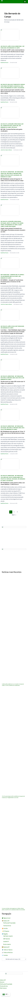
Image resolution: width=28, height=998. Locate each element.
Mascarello (10, 173)
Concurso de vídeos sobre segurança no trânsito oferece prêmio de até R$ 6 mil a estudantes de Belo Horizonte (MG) (13, 909)
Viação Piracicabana (10, 226)
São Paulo (14, 127)
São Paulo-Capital (8, 936)
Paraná (21, 223)
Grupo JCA (9, 223)
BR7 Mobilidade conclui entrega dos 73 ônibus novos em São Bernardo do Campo (12, 180)
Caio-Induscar (4, 477)
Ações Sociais (11, 46)
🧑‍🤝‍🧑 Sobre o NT (5, 921)
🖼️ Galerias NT (6, 947)
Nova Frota (10, 175)
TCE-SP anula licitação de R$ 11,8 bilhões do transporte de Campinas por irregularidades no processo (13, 797)
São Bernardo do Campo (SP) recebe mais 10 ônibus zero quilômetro (13, 382)
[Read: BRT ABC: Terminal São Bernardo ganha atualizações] (10, 112)
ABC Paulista (4, 46)
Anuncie (2, 982)
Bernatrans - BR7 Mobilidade (15, 172)
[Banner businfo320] (14, 536)
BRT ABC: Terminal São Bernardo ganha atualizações (11, 130)
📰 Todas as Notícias (7, 952)
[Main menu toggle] (25, 1)
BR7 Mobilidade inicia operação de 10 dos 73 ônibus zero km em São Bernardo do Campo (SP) (13, 433)
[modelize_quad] (14, 558)
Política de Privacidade (9, 923)
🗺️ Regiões (5, 934)
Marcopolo (17, 86)
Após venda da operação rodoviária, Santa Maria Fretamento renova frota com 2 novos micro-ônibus (13, 91)
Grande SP (6, 941)
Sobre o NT (3, 980)
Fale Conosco (3, 988)
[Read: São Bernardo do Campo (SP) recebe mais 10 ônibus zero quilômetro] (10, 365)
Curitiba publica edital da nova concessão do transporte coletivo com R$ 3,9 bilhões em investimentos (13, 684)
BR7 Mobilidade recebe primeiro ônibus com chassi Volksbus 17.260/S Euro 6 (13, 483)
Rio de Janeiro (7, 944)
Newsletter (4, 175)
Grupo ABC (16, 125)
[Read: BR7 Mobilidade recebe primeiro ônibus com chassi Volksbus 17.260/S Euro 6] (10, 464)
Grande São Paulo (7, 125)
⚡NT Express (5, 931)
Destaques (3, 223)
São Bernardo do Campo (13, 48)
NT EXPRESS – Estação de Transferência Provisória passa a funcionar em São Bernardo (12, 281)
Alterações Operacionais (14, 124)
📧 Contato (5, 955)
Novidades (16, 175)
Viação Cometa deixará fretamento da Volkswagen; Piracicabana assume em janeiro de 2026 (13, 230)
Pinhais (3, 224)
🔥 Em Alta (5, 928)
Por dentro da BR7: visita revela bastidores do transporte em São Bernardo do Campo (12, 51)
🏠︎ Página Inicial (6, 918)
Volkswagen (21, 87)
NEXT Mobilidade (19, 326)
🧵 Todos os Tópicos (7, 950)
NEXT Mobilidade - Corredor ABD (9, 274)
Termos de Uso (7, 926)
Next (14, 515)
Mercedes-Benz (17, 173)
